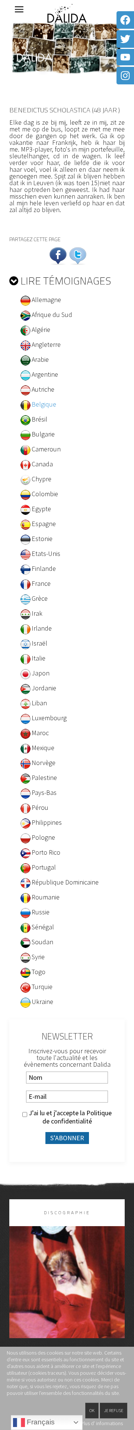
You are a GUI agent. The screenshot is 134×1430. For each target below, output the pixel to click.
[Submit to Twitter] (78, 255)
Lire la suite (67, 1294)
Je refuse (113, 1410)
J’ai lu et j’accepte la (69, 1117)
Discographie (67, 1212)
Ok (92, 1410)
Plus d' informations (102, 1423)
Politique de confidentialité (77, 1117)
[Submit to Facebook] (58, 255)
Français (40, 1422)
